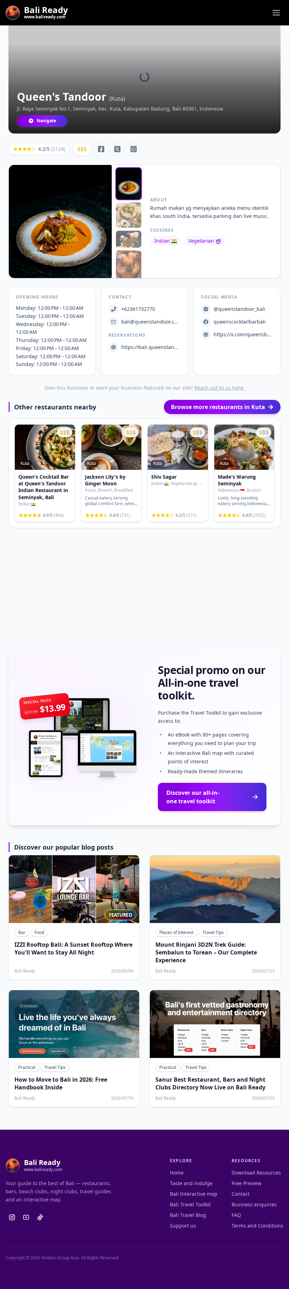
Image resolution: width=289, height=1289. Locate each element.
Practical (26, 1067)
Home (177, 1172)
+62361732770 (138, 309)
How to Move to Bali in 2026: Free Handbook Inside (60, 1083)
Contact (241, 1193)
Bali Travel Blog (188, 1215)
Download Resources (256, 1172)
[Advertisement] (144, 588)
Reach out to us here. (219, 387)
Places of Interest (176, 932)
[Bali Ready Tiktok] (40, 1217)
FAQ (236, 1215)
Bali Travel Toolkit (190, 1204)
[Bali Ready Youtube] (26, 1217)
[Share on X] (117, 149)
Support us (183, 1225)
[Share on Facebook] (101, 149)
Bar (21, 932)
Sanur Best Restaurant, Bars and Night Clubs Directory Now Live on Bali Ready (210, 1083)
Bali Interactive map (193, 1193)
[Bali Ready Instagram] (12, 1217)
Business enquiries (254, 1204)
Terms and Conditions (257, 1225)
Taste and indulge (191, 1183)
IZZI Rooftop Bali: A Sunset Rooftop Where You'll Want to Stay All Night (73, 948)
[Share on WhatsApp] (134, 149)
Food (39, 932)
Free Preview (247, 1183)
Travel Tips (213, 932)
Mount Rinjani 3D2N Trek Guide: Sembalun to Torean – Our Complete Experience (206, 952)
